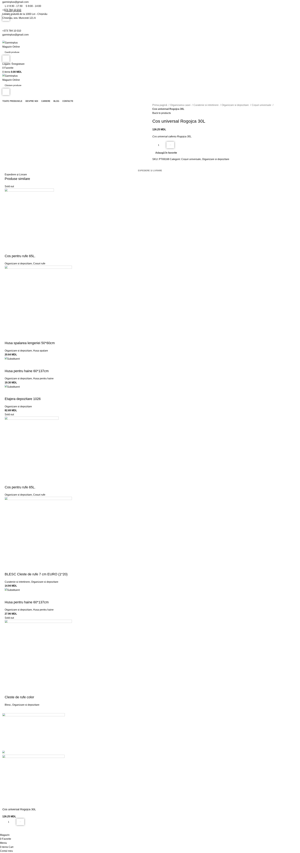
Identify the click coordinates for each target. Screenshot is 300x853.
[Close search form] (4, 4)
